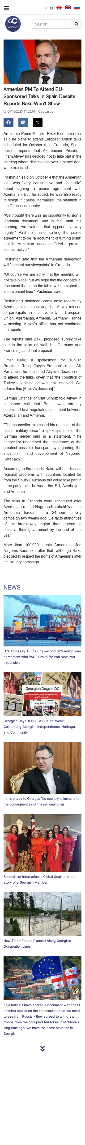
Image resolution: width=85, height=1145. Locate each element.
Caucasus (45, 111)
